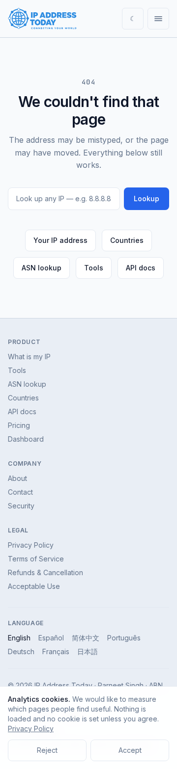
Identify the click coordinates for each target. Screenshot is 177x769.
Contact (20, 492)
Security (21, 506)
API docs (140, 268)
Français (55, 651)
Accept (130, 750)
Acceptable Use (34, 586)
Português (124, 638)
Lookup (146, 198)
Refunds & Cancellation (45, 572)
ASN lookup (41, 268)
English (19, 638)
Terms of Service (36, 559)
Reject (47, 750)
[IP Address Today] (42, 18)
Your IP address (60, 240)
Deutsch (21, 651)
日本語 (87, 651)
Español (51, 638)
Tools (93, 268)
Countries (127, 240)
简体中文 (85, 638)
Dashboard (26, 439)
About (17, 478)
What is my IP (29, 356)
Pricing (19, 425)
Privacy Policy (31, 545)
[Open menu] (158, 18)
